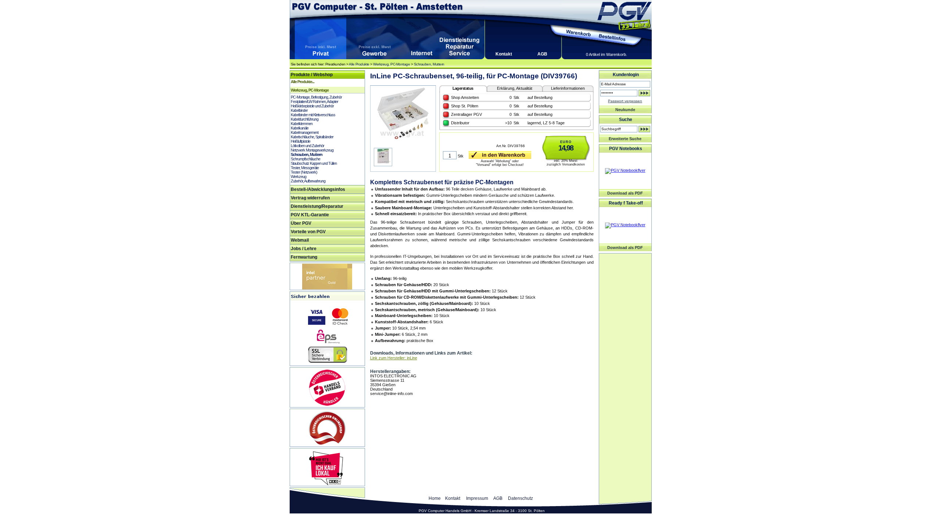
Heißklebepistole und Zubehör (312, 106)
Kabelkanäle (299, 128)
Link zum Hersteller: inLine (393, 358)
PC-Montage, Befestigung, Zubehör (316, 97)
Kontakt (503, 54)
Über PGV (301, 223)
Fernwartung (304, 257)
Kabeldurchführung (304, 119)
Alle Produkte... (302, 81)
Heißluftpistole (300, 141)
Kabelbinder (299, 110)
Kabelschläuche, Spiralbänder (312, 137)
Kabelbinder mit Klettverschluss (313, 115)
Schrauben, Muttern (429, 64)
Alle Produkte (359, 64)
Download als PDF (625, 193)
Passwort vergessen (625, 101)
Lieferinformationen (568, 88)
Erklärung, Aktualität (514, 88)
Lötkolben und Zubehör (307, 145)
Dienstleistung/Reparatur (317, 206)
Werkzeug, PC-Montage (391, 64)
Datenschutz (520, 498)
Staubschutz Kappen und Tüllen (314, 163)
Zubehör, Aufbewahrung (308, 181)
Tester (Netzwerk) (304, 172)
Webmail (300, 240)
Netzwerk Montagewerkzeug (312, 150)
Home (435, 498)
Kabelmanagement (304, 132)
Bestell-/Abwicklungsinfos (318, 189)
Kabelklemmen (301, 123)
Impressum (477, 498)
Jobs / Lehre (303, 248)
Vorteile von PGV (308, 231)
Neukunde (625, 109)
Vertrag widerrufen (310, 197)
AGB (542, 54)
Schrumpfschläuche (305, 159)
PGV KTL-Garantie (310, 214)
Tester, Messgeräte (305, 168)
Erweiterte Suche (625, 138)
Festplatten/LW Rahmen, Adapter (314, 101)
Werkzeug (298, 176)
